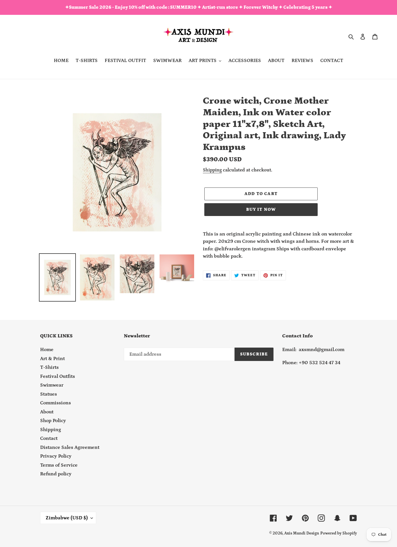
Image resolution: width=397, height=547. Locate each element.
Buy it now (261, 209)
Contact (49, 438)
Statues (48, 394)
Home (46, 350)
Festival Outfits (57, 376)
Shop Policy (53, 421)
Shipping (212, 170)
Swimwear (51, 385)
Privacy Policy (55, 456)
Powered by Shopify (338, 533)
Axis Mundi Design (301, 533)
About (46, 412)
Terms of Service (59, 465)
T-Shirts (49, 367)
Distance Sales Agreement (69, 447)
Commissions (55, 403)
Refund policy (55, 474)
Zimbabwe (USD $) (67, 518)
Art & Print (52, 359)
